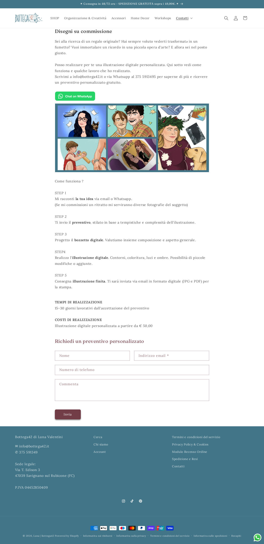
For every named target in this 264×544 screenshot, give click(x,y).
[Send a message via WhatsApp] (257, 537)
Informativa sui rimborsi (97, 535)
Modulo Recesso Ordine (189, 452)
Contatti (178, 466)
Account (100, 452)
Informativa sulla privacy (131, 535)
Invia (68, 414)
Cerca (98, 437)
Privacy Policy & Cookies (190, 444)
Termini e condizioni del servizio (196, 437)
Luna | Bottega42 (43, 535)
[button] (184, 18)
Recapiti (236, 535)
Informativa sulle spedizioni (210, 535)
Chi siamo (101, 444)
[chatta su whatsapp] (75, 100)
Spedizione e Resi (185, 459)
